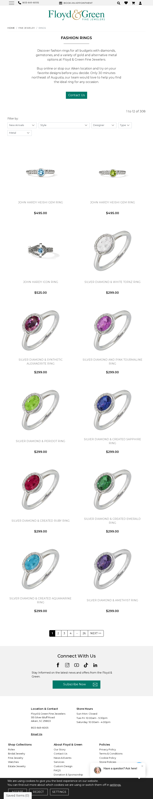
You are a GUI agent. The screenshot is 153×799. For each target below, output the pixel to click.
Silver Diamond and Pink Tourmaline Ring (112, 361)
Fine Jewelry (15, 757)
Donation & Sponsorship (68, 774)
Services (59, 761)
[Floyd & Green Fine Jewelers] (76, 14)
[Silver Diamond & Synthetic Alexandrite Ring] (40, 330)
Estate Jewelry (17, 766)
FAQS (57, 770)
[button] (119, 2)
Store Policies (107, 761)
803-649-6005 (39, 727)
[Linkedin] (95, 664)
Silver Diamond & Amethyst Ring (112, 600)
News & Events (62, 757)
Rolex (11, 749)
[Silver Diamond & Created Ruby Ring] (40, 489)
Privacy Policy (107, 749)
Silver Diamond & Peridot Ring (40, 441)
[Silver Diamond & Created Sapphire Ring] (112, 410)
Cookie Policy (107, 757)
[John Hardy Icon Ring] (40, 251)
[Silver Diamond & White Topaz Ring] (112, 251)
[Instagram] (67, 664)
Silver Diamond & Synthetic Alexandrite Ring (41, 361)
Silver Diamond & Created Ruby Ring (41, 520)
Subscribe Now (74, 684)
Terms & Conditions (110, 753)
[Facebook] (58, 664)
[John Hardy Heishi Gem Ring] (40, 171)
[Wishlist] (126, 2)
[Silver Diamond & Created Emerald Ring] (112, 489)
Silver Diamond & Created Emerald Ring (112, 520)
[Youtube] (76, 664)
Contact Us (76, 95)
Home (11, 27)
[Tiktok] (86, 664)
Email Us (36, 734)
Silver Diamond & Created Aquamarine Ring (40, 600)
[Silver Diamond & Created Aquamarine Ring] (40, 569)
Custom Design (63, 766)
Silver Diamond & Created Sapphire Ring (112, 441)
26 (84, 633)
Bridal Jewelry (16, 753)
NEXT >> (95, 633)
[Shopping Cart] (134, 2)
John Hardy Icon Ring (40, 282)
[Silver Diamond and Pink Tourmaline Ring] (112, 330)
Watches (13, 761)
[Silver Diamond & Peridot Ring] (40, 410)
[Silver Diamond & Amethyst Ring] (112, 569)
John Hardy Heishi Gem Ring (40, 202)
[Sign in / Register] (141, 2)
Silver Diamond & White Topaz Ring (112, 282)
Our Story (59, 749)
